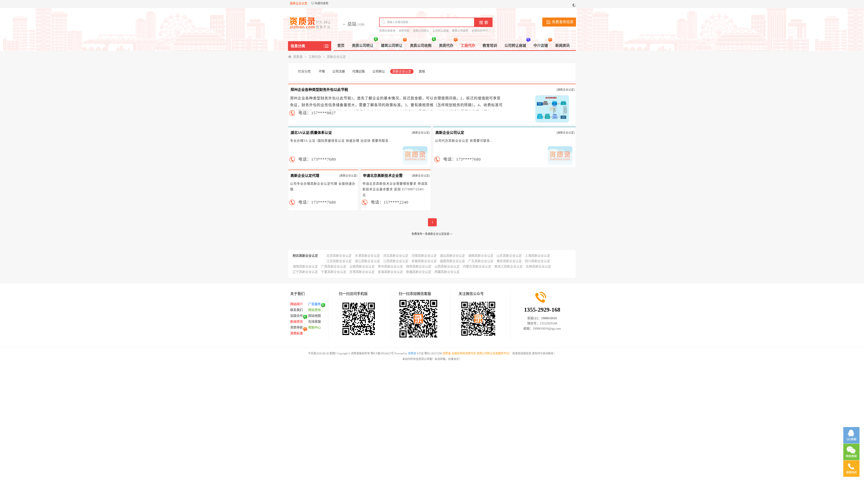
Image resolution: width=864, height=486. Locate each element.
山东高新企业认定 (509, 255)
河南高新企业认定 (424, 255)
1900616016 (549, 318)
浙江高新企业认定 (367, 261)
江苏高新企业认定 (339, 261)
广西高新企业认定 (333, 266)
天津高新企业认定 (367, 255)
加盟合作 (296, 315)
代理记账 (358, 71)
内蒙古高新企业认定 (477, 266)
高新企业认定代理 (304, 176)
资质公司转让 (421, 30)
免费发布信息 (563, 22)
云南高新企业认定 (362, 266)
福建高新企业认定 (452, 261)
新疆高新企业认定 (418, 272)
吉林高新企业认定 (538, 266)
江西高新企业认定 (395, 261)
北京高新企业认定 (339, 255)
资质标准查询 (387, 30)
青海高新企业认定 (390, 272)
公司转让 (378, 71)
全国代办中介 (480, 30)
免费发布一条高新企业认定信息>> (432, 234)
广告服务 (314, 304)
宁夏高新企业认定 (333, 272)
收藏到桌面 (321, 3)
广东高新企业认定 (480, 261)
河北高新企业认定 (395, 255)
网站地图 (314, 315)
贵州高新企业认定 (390, 266)
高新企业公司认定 (449, 133)
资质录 (298, 56)
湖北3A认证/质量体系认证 (311, 133)
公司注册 (338, 71)
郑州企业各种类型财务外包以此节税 (319, 90)
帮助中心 (314, 327)
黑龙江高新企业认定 (508, 266)
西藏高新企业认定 (447, 272)
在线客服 (314, 321)
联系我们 (296, 310)
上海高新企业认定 (537, 255)
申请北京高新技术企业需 (383, 176)
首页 (340, 45)
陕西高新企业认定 (418, 266)
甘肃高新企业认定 (362, 272)
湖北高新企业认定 (452, 255)
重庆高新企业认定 (509, 261)
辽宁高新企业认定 (305, 272)
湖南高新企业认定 (480, 255)
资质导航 (404, 30)
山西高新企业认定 (447, 266)
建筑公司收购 (460, 30)
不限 (322, 71)
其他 (422, 71)
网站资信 (314, 310)
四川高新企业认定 (537, 261)
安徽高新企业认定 (424, 261)
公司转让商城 (440, 30)
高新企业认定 (336, 56)
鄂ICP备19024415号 (382, 353)
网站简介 (296, 304)
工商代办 (314, 56)
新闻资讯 (296, 321)
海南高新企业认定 (305, 266)
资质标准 (296, 333)
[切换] (361, 24)
